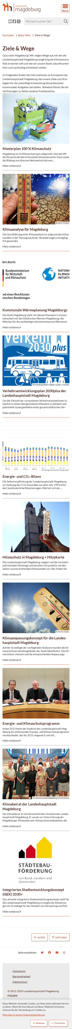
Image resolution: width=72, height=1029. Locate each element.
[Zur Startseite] (27, 7)
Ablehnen (40, 1023)
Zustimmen (59, 1023)
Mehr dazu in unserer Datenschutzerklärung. (24, 1015)
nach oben (61, 937)
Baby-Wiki (24, 35)
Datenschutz (20, 981)
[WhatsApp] (64, 952)
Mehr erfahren (34, 105)
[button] (65, 8)
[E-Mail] (57, 952)
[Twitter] (42, 952)
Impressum (19, 971)
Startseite (8, 35)
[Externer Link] (8, 21)
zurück (41, 937)
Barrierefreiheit (21, 976)
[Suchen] (66, 21)
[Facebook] (50, 952)
